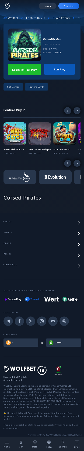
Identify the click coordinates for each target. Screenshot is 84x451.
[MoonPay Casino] (13, 299)
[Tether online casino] (70, 299)
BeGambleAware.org (27, 413)
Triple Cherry (61, 18)
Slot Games (13, 86)
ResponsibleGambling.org (52, 413)
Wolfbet (13, 18)
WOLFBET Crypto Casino (15, 386)
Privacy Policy (61, 425)
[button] (16, 138)
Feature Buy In (35, 18)
